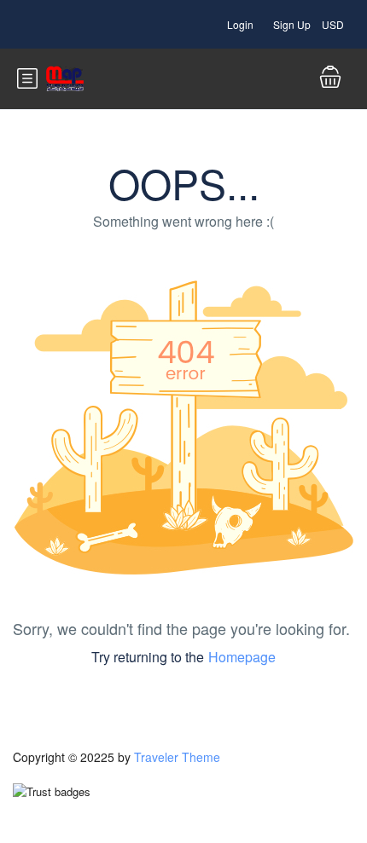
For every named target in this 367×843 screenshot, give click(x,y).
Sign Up (292, 24)
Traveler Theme (177, 756)
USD (334, 24)
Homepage (242, 657)
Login (240, 24)
